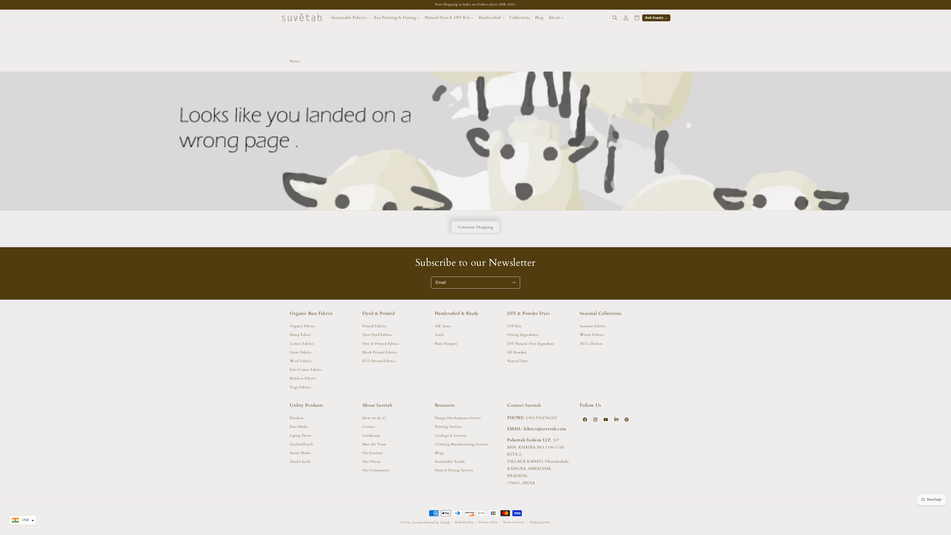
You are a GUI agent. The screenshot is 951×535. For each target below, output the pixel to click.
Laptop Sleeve (301, 435)
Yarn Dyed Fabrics (377, 334)
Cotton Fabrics (302, 343)
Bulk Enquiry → (656, 18)
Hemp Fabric (300, 334)
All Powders (517, 352)
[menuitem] (350, 17)
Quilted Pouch (301, 444)
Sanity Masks (300, 453)
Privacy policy (488, 522)
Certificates (371, 435)
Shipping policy (540, 522)
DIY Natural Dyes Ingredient (530, 343)
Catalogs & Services (450, 435)
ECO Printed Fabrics (379, 361)
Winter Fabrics (592, 334)
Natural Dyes (517, 361)
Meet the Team (374, 444)
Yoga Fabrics (300, 387)
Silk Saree (442, 326)
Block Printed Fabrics (379, 352)
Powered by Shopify (436, 522)
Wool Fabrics (301, 361)
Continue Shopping (475, 227)
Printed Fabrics (374, 326)
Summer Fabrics (593, 326)
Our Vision (371, 461)
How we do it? (374, 418)
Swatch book (300, 461)
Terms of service (514, 522)
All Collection (591, 343)
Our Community (376, 470)
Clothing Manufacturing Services (461, 444)
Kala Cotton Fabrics (306, 369)
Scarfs (439, 334)
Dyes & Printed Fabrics (380, 343)
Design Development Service (458, 418)
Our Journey (372, 453)
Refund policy (464, 522)
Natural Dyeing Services (454, 470)
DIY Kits (514, 326)
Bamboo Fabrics (303, 378)
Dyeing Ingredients (522, 334)
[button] (614, 17)
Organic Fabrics (303, 326)
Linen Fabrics (301, 352)
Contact (368, 426)
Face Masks (299, 426)
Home (295, 61)
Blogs (439, 453)
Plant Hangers (446, 343)
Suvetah (417, 522)
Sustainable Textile (450, 461)
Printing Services (448, 426)
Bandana (296, 418)
